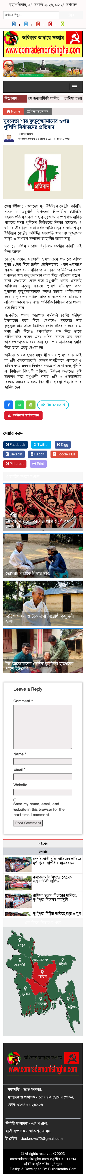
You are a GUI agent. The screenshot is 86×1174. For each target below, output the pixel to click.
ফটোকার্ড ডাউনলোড (26, 415)
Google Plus (65, 454)
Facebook (17, 445)
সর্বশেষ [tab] (43, 844)
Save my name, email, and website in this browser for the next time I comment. (39, 809)
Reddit (39, 454)
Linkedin (15, 454)
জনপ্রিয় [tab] (43, 851)
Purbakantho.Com (62, 1169)
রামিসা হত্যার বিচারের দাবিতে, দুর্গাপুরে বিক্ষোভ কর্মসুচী (55, 897)
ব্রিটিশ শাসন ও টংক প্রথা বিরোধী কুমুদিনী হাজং (40, 619)
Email (19, 769)
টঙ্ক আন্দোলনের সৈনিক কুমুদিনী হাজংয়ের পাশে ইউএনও (40, 666)
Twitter (42, 445)
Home (15, 111)
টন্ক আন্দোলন (39, 111)
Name (19, 754)
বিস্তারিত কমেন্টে (56, 404)
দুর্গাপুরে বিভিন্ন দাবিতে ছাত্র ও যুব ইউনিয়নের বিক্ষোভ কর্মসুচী (57, 915)
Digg (64, 445)
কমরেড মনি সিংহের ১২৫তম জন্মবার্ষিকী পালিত (53, 879)
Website (20, 785)
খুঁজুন (71, 15)
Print (40, 464)
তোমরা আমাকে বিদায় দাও (28, 573)
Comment (23, 701)
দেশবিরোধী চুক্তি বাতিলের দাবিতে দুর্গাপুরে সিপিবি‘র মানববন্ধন (57, 861)
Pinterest (16, 464)
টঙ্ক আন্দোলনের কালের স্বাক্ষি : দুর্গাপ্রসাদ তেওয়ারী (39, 524)
